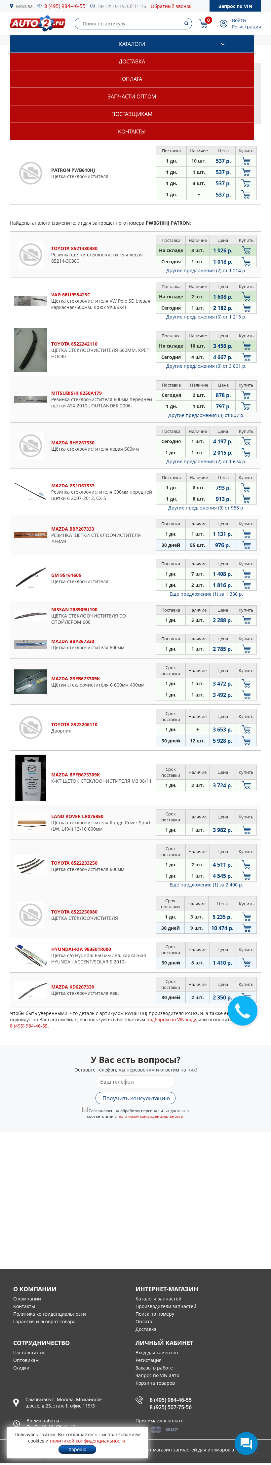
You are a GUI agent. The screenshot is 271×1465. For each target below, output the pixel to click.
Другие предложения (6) (206, 317)
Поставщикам (131, 114)
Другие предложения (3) (206, 366)
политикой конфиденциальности (150, 1116)
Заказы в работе (154, 1368)
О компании (27, 1299)
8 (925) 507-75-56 (171, 1407)
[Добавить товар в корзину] (246, 161)
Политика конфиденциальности (49, 1314)
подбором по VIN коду (171, 1019)
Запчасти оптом (132, 96)
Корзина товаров (155, 1383)
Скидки (21, 1368)
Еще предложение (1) (206, 594)
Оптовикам (26, 1360)
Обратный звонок (171, 6)
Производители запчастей (166, 1306)
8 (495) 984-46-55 (65, 6)
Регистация (149, 1360)
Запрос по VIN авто (157, 1375)
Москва (24, 6)
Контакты (132, 131)
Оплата (132, 79)
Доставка (132, 61)
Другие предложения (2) (206, 270)
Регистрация (246, 26)
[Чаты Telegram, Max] (246, 1443)
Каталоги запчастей (158, 1299)
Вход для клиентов (157, 1352)
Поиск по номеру (155, 1314)
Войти (239, 20)
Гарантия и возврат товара (44, 1321)
